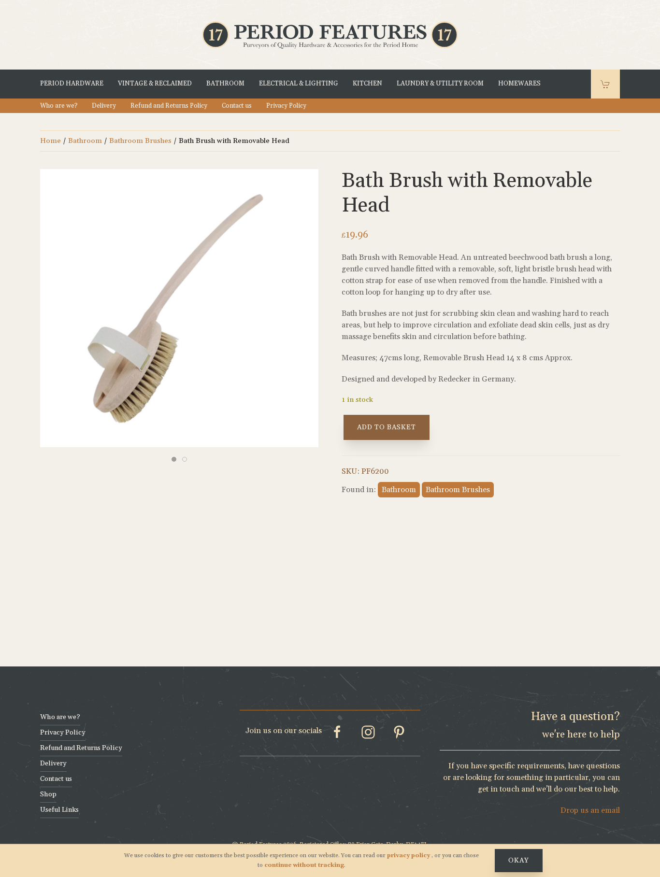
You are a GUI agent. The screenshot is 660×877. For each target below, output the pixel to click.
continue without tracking (304, 865)
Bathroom (85, 140)
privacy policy (409, 855)
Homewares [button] (519, 84)
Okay (518, 860)
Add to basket (386, 427)
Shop (48, 794)
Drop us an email (590, 810)
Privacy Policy (286, 106)
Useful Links (59, 810)
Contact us (237, 106)
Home (50, 140)
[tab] (174, 459)
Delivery (104, 106)
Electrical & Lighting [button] (298, 84)
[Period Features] (330, 34)
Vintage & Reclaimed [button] (155, 84)
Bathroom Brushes (140, 140)
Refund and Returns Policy (168, 106)
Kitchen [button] (367, 84)
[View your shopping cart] (605, 84)
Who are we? (58, 106)
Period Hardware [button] (71, 84)
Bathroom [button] (225, 84)
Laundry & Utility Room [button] (440, 84)
